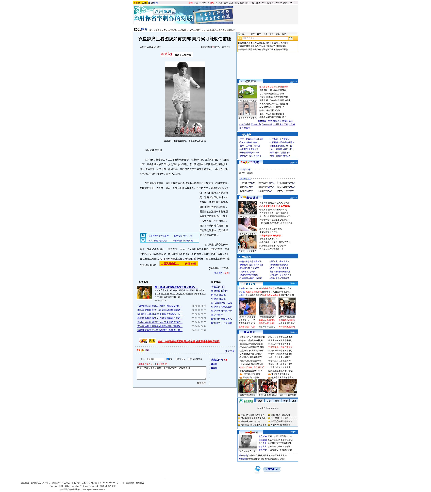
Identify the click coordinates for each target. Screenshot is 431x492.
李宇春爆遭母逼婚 (247, 323)
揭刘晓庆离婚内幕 (267, 320)
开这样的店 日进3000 (249, 268)
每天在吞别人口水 (247, 451)
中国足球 (172, 30)
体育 (196, 3)
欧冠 (291, 124)
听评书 (242, 288)
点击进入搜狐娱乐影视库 (279, 367)
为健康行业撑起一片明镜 (251, 278)
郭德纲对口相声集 (254, 288)
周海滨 (250, 173)
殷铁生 (265, 124)
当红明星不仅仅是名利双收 (280, 443)
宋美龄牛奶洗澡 (245, 49)
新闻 (191, 3)
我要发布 (230, 351)
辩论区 (214, 368)
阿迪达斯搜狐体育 (158, 30)
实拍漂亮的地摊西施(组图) (280, 354)
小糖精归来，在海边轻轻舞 (280, 450)
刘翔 (259, 124)
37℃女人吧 (283, 191)
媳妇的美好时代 (280, 209)
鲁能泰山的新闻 (219, 290)
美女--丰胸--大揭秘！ (249, 142)
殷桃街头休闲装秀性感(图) (251, 344)
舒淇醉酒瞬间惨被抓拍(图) (280, 350)
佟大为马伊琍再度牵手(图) (280, 340)
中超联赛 (182, 30)
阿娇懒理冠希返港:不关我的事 (272, 245)
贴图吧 (243, 191)
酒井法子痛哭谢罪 (288, 395)
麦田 (270, 209)
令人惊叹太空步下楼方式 (282, 377)
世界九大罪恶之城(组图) (279, 357)
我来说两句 (207, 47)
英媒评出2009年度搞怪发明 (280, 440)
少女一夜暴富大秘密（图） (282, 149)
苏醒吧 (243, 187)
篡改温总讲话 (257, 46)
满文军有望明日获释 (268, 232)
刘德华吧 (263, 187)
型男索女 (263, 450)
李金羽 (242, 173)
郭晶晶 (247, 124)
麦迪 (281, 124)
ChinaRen (277, 3)
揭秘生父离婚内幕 (287, 317)
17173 (291, 3)
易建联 (285, 121)
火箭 (279, 121)
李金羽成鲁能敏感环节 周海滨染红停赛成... (160, 310)
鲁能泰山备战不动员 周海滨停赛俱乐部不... (160, 318)
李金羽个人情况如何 (221, 306)
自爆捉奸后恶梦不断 (247, 251)
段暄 (261, 90)
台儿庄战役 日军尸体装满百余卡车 (274, 216)
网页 (259, 34)
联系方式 (85, 483)
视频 (242, 3)
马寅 (261, 107)
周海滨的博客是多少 (221, 319)
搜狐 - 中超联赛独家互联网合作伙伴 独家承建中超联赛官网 (189, 341)
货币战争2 (286, 292)
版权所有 (111, 486)
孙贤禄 (262, 97)
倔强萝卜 (263, 209)
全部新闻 (130, 483)
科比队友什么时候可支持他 (278, 100)
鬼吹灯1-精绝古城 (254, 292)
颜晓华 (262, 100)
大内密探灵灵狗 (266, 213)
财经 (212, 3)
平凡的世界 (276, 292)
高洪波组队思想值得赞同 (277, 97)
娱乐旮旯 (263, 443)
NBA (270, 121)
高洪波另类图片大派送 (274, 93)
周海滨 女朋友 (218, 294)
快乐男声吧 (283, 183)
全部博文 (140, 483)
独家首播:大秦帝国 (267, 203)
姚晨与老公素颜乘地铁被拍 (252, 350)
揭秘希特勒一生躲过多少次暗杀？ (274, 220)
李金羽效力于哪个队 (221, 310)
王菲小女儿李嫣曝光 (268, 395)
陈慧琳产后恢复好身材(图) (251, 340)
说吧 (269, 3)
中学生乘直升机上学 (247, 101)
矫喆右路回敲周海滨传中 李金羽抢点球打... (160, 322)
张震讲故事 (280, 288)
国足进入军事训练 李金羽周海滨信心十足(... (160, 314)
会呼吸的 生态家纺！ (249, 149)
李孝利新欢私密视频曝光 (279, 360)
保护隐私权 (96, 483)
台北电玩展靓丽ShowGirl (251, 371)
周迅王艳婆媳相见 (267, 323)
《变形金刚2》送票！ (252, 374)
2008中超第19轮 (196, 30)
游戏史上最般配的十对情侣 (280, 371)
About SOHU (109, 483)
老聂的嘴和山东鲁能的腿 (277, 104)
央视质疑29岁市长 (246, 43)
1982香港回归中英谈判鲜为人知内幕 (275, 223)
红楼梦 (289, 288)
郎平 (270, 124)
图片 (278, 34)
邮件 (247, 3)
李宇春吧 (263, 183)
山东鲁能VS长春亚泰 (215, 30)
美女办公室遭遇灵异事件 (251, 360)
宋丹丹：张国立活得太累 (270, 229)
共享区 (242, 295)
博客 (253, 3)
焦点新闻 (263, 436)
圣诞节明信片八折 (247, 326)
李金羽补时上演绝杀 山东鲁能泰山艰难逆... (160, 326)
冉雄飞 (262, 104)
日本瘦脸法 (281, 46)
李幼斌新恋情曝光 (287, 320)
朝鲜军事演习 (272, 43)
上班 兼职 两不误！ (248, 271)
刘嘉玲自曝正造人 (267, 326)
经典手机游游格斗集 (271, 295)
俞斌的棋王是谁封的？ (276, 117)
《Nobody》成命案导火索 (251, 364)
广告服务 (66, 483)
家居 (231, 3)
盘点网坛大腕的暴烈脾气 (251, 357)
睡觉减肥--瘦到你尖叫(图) (251, 265)
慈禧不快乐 (270, 49)
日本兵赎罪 (283, 43)
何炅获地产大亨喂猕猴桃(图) (252, 337)
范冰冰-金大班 (283, 203)
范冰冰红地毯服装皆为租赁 (252, 347)
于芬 (286, 124)
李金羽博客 (217, 315)
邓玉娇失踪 (260, 43)
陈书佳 (262, 110)
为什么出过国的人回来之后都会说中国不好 (267, 455)
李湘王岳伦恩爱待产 (268, 239)
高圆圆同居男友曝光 (247, 118)
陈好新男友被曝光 (287, 326)
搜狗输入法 (36, 483)
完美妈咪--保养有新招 (280, 139)
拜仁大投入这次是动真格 (275, 90)
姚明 (275, 121)
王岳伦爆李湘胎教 (251, 377)
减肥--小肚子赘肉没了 (280, 261)
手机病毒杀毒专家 (254, 295)
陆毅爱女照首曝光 (287, 323)
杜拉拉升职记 (268, 288)
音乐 (272, 34)
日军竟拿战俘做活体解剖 (251, 354)
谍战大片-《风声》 (247, 217)
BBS (264, 3)
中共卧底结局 (259, 49)
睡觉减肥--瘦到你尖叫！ (250, 156)
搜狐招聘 (56, 483)
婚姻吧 (262, 191)
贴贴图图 (263, 440)
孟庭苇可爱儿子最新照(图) (280, 364)
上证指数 (244, 183)
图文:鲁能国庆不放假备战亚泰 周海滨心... (176, 287)
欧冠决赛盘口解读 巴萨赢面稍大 (273, 87)
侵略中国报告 (282, 49)
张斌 (261, 114)
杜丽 (291, 121)
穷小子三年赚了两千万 (250, 146)
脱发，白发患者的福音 (280, 156)
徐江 (261, 93)
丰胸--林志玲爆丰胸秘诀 (250, 261)
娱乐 (204, 3)
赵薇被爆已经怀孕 (247, 320)
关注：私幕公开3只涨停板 (251, 139)
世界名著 (266, 292)
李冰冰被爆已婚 (267, 317)
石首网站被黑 (244, 46)
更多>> (293, 81)
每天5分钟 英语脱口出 (280, 152)
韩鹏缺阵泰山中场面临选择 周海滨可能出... (160, 306)
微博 (258, 3)
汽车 (221, 3)
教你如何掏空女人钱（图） (282, 146)
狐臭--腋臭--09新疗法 (279, 278)
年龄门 (247, 128)
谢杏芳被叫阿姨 (273, 110)
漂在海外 (243, 455)
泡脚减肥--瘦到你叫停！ (281, 275)
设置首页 (25, 483)
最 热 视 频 (252, 197)
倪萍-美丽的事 (282, 213)
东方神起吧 (283, 187)
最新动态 (231, 30)
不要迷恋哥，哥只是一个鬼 (280, 436)
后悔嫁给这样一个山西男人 (280, 446)
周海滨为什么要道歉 (221, 323)
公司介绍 (121, 483)
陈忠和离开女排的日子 (274, 107)
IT (216, 3)
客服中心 (76, 483)
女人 (237, 3)
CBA (241, 124)
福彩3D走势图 (287, 295)
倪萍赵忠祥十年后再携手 (279, 344)
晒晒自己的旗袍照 (256, 459)
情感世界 (263, 446)
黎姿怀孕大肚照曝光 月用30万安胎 (275, 242)
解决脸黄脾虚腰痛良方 (280, 271)
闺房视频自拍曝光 (247, 234)
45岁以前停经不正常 (279, 268)
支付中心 (46, 483)
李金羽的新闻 (218, 286)
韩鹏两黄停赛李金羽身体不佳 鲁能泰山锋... (160, 330)
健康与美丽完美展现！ (250, 275)
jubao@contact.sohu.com (93, 489)
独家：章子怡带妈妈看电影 (280, 337)
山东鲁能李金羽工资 (221, 302)
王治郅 (254, 124)
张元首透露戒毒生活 (280, 374)
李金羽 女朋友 (218, 298)
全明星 (276, 124)
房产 (226, 3)
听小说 (242, 292)
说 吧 (256, 162)
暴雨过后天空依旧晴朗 (275, 459)
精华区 (214, 364)
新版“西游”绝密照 (247, 395)
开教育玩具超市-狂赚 (249, 152)
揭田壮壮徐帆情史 (247, 317)
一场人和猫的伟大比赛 (274, 114)
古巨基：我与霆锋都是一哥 (271, 249)
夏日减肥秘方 (269, 46)
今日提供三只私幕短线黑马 (282, 142)
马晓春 (262, 117)
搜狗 (285, 3)
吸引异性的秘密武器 (279, 265)
